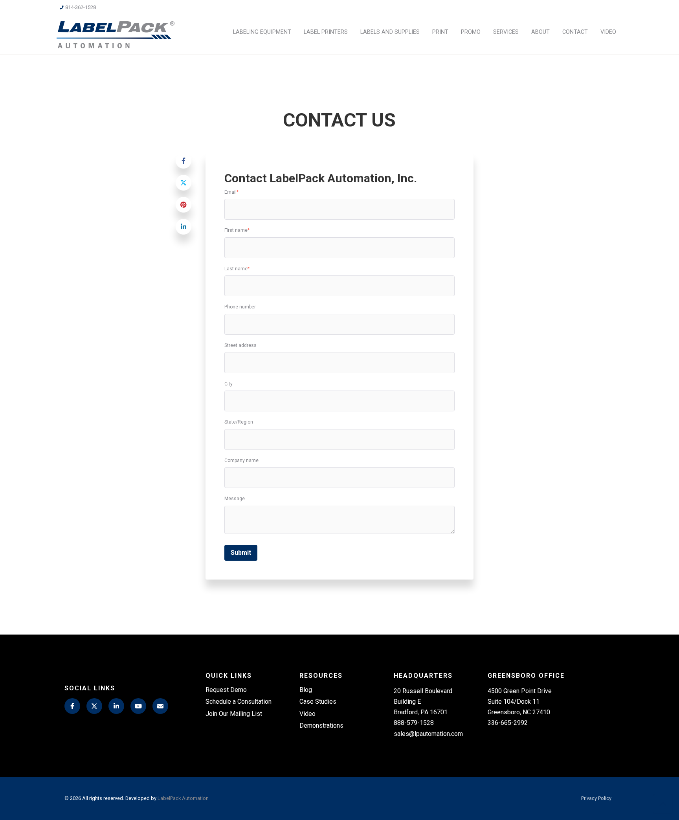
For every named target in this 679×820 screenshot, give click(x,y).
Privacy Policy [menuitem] (596, 798)
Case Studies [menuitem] (317, 701)
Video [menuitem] (307, 713)
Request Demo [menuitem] (226, 689)
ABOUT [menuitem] (540, 32)
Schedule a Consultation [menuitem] (239, 701)
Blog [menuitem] (305, 689)
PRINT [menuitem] (440, 32)
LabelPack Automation (183, 798)
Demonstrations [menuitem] (321, 725)
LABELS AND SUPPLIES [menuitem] (390, 32)
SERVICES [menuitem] (506, 32)
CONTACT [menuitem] (575, 32)
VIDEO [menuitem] (608, 32)
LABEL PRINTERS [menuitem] (326, 32)
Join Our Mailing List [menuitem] (234, 713)
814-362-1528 (80, 7)
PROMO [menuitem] (471, 32)
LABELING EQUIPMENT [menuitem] (262, 32)
